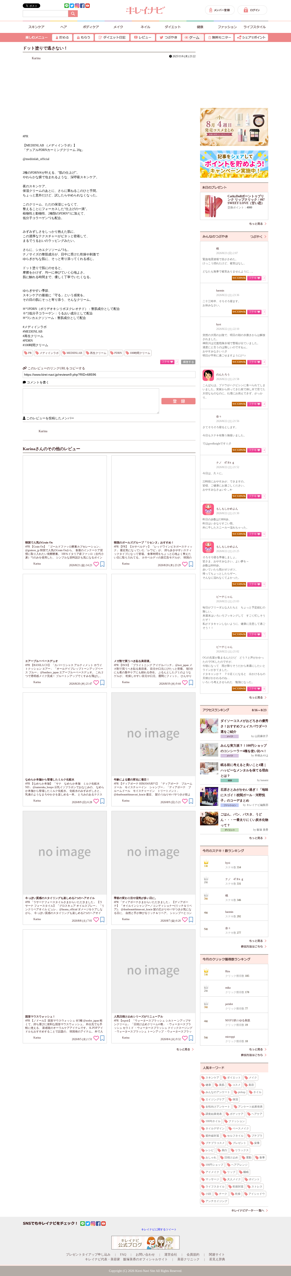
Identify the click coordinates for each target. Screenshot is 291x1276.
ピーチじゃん (224, 596)
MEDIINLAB (74, 353)
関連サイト (217, 1254)
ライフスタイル (215, 1186)
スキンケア (212, 1077)
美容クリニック (188, 1259)
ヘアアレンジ (239, 1164)
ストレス (256, 1186)
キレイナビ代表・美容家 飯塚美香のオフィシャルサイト (126, 1259)
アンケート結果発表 (250, 1106)
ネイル (257, 1092)
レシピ (210, 1150)
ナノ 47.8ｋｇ (225, 462)
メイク (253, 1077)
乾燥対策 (238, 1186)
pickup (241, 1092)
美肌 (221, 1084)
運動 (248, 1157)
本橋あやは (261, 755)
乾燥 (238, 1193)
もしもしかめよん (227, 508)
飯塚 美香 (262, 829)
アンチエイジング (216, 1201)
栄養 (257, 1143)
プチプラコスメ (215, 1143)
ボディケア (236, 1114)
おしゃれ (211, 1157)
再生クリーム (98, 353)
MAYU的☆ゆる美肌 (237, 1020)
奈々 (219, 416)
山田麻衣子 (261, 736)
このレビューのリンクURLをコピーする (56, 368)
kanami (264, 780)
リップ (231, 1172)
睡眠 (246, 1172)
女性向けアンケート (218, 1106)
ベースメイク (241, 1128)
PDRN (118, 353)
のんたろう (223, 374)
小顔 (208, 1193)
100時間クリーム (140, 353)
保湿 (235, 1099)
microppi (230, 1036)
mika (228, 987)
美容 (251, 1084)
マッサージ (212, 1179)
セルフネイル (235, 1135)
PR (30, 353)
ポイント (254, 1179)
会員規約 (193, 1254)
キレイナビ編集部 (257, 805)
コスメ (236, 1084)
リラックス (242, 1150)
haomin (220, 290)
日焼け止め (231, 1157)
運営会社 (170, 1254)
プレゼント (239, 1143)
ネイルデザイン (215, 1128)
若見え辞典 (217, 1259)
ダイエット (234, 1077)
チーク (223, 1193)
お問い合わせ (145, 1254)
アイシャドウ (256, 1193)
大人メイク (234, 1179)
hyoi (218, 324)
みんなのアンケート (218, 1092)
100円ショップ (214, 1164)
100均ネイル (213, 1121)
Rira (227, 971)
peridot (229, 1004)
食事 (262, 1157)
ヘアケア (256, 1114)
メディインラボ (49, 353)
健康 (208, 1084)
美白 (224, 1150)
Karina (36, 58)
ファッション (236, 1121)
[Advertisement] (234, 75)
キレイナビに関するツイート (159, 1229)
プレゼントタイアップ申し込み (88, 1254)
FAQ (123, 1254)
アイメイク (212, 1172)
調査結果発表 (214, 1114)
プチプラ (256, 1135)
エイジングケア (215, 1099)
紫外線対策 (212, 1135)
